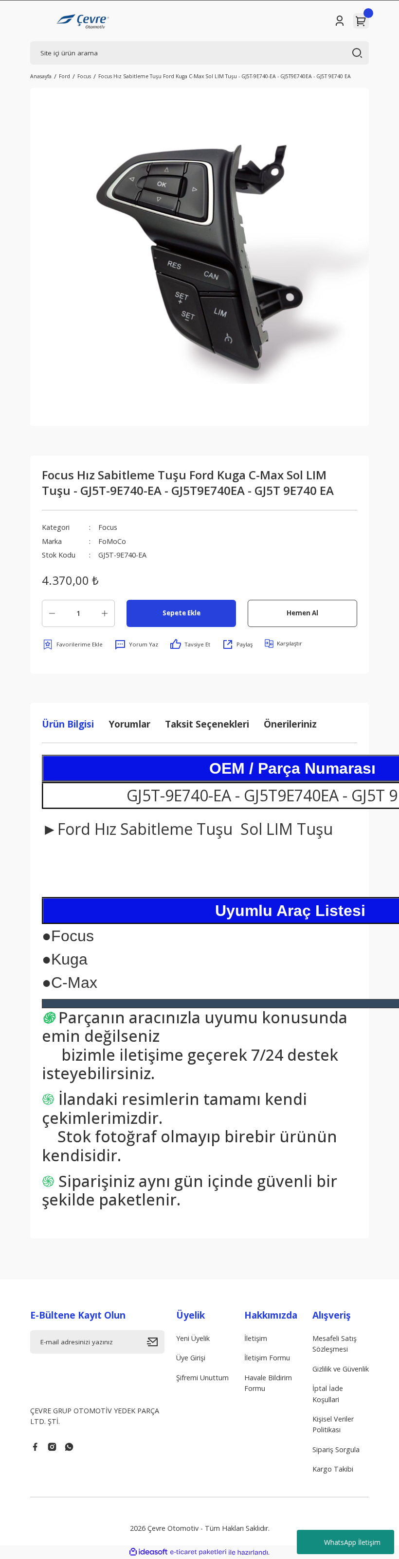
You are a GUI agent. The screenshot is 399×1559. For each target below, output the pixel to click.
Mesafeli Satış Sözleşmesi (334, 1344)
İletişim (255, 1338)
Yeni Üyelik (193, 1338)
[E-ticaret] (198, 1552)
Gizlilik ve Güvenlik (340, 1368)
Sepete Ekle (181, 613)
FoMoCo (112, 541)
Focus (107, 527)
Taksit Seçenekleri (207, 723)
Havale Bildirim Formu (268, 1383)
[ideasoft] (148, 1552)
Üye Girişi (190, 1357)
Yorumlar (129, 723)
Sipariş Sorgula (336, 1449)
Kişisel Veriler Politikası (333, 1424)
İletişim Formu (267, 1357)
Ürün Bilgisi (68, 723)
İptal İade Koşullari (327, 1394)
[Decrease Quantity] (52, 613)
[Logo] (84, 21)
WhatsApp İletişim (352, 1542)
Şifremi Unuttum (202, 1377)
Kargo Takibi (332, 1469)
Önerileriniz (290, 723)
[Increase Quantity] (104, 613)
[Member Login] (339, 21)
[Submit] (155, 1342)
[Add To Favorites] (72, 644)
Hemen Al (302, 613)
